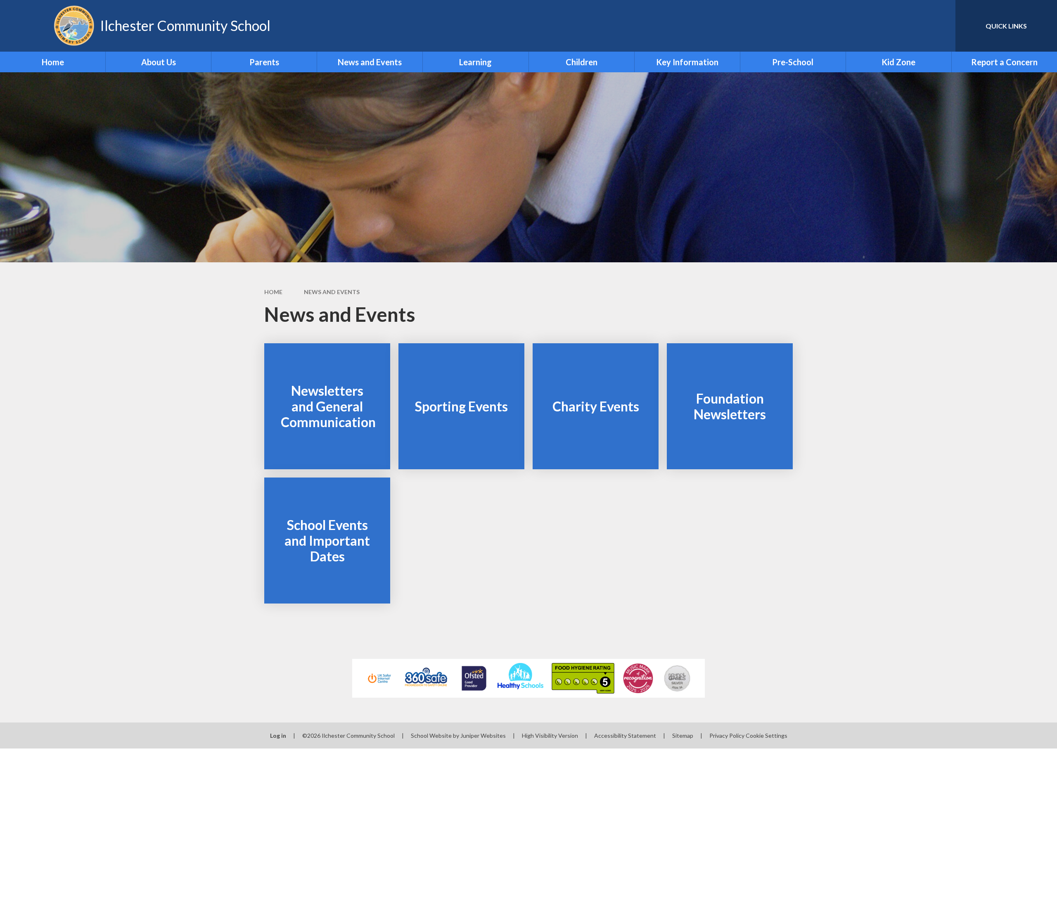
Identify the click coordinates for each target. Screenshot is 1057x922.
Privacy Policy (726, 735)
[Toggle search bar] (941, 26)
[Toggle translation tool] (912, 26)
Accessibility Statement (625, 735)
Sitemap (682, 735)
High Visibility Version (550, 735)
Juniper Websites (483, 735)
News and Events (332, 291)
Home (273, 291)
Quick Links (1006, 26)
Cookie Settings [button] (766, 735)
